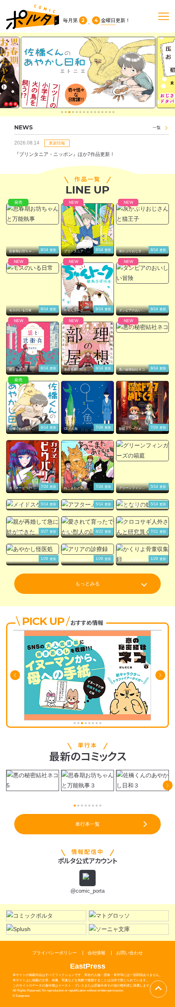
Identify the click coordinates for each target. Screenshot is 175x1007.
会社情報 (96, 952)
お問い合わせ (129, 952)
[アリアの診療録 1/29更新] (87, 549)
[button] (62, 112)
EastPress (87, 966)
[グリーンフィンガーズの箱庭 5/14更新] (142, 450)
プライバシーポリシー (54, 952)
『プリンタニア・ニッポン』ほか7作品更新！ (64, 154)
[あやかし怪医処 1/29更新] (32, 549)
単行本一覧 (87, 824)
